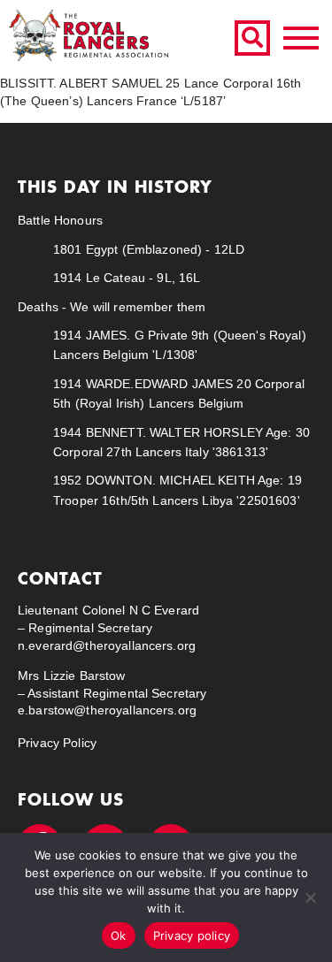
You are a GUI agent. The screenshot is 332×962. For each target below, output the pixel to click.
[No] (310, 897)
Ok (119, 935)
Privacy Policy (57, 743)
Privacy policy (192, 935)
